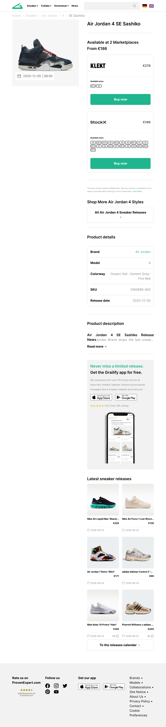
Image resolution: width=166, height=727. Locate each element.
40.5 (93, 86)
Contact (135, 706)
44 (99, 86)
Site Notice (138, 692)
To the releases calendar (118, 645)
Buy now (120, 99)
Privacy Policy (140, 701)
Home (16, 16)
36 (93, 142)
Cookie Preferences (138, 713)
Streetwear (60, 5)
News (75, 5)
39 (122, 142)
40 (128, 142)
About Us (136, 696)
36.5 (99, 142)
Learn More (137, 191)
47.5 (134, 146)
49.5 (145, 146)
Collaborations (140, 687)
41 (140, 142)
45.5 (122, 146)
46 (128, 146)
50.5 (93, 150)
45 (116, 146)
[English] (151, 6)
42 (145, 142)
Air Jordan (49, 16)
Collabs (45, 5)
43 (99, 146)
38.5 (116, 142)
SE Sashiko (77, 16)
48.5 (140, 146)
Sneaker (31, 5)
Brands (135, 678)
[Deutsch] (144, 6)
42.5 (93, 146)
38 (110, 142)
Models (135, 682)
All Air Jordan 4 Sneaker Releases (120, 212)
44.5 (111, 146)
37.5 (104, 142)
